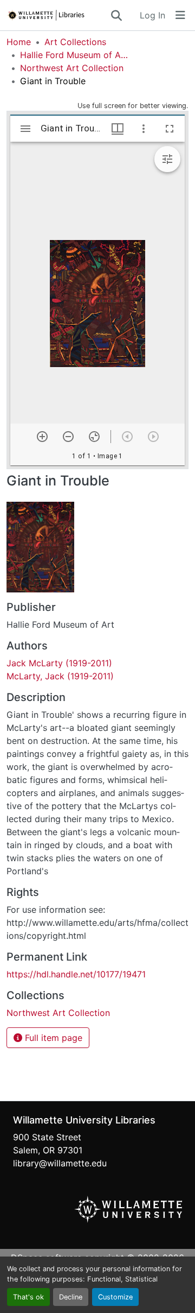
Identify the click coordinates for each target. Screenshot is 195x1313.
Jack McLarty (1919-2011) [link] (59, 663)
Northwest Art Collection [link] (71, 67)
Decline (70, 1297)
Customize (115, 1297)
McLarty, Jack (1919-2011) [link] (60, 676)
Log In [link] (152, 15)
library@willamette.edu (60, 1163)
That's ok (28, 1297)
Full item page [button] (52, 1037)
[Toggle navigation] (180, 15)
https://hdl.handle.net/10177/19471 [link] (76, 974)
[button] (57, 15)
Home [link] (18, 41)
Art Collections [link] (75, 41)
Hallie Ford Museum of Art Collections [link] (74, 54)
